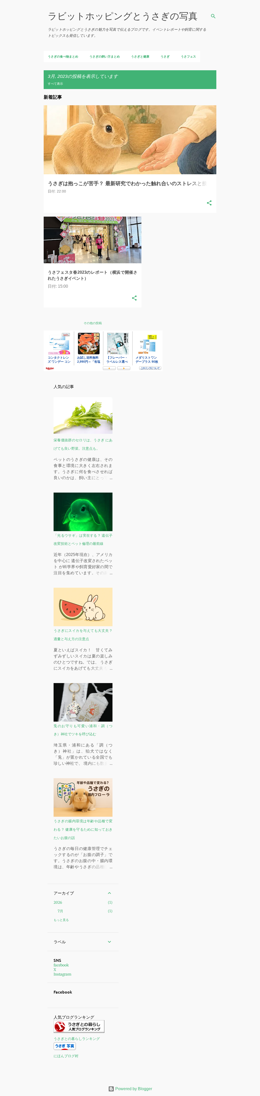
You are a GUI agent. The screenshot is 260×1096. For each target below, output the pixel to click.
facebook (61, 965)
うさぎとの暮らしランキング (77, 1038)
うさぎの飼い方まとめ (104, 56)
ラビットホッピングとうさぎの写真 (123, 16)
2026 (58, 902)
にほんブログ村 (66, 1056)
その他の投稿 (93, 323)
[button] (209, 203)
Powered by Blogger (133, 1089)
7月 (60, 911)
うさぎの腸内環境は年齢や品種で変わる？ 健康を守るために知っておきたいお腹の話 (83, 829)
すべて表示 (55, 83)
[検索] (213, 16)
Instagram (62, 974)
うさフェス (188, 56)
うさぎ (165, 56)
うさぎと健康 (140, 56)
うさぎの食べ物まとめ (63, 56)
